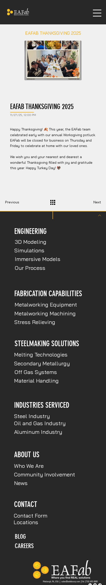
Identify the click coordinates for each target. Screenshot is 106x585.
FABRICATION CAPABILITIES (48, 293)
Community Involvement (44, 474)
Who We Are (29, 465)
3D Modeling (30, 241)
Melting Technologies (41, 354)
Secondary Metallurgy (42, 363)
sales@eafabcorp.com (71, 581)
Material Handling (36, 380)
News (21, 483)
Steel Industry (32, 416)
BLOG (20, 536)
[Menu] (97, 13)
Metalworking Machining (45, 313)
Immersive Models (37, 259)
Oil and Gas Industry (40, 423)
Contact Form (30, 515)
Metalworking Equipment (46, 304)
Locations (26, 522)
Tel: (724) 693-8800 (90, 581)
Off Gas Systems (36, 372)
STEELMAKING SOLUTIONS (47, 343)
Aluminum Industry (38, 431)
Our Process (30, 267)
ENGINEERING (30, 231)
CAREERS (24, 546)
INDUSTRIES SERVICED (41, 405)
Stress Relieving (34, 322)
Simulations (29, 250)
